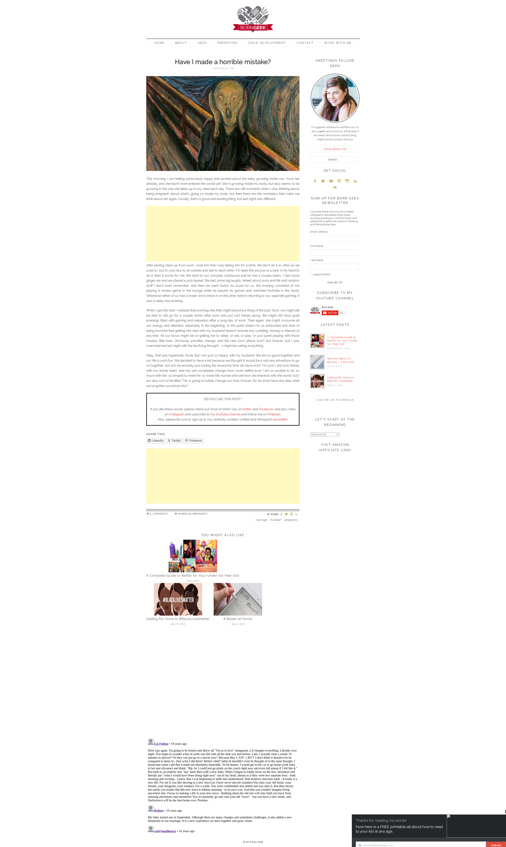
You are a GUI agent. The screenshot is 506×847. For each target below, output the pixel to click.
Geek (202, 42)
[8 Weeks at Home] (238, 599)
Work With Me (338, 42)
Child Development (267, 42)
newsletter (280, 419)
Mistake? (276, 520)
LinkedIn (355, 180)
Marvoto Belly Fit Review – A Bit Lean (341, 360)
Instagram (176, 414)
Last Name (316, 260)
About (181, 42)
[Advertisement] (222, 233)
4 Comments (159, 513)
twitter (247, 409)
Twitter (323, 180)
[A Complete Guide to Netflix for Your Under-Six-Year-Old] (193, 556)
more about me (335, 149)
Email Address (319, 231)
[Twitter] (287, 514)
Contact (305, 42)
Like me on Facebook (335, 399)
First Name (316, 245)
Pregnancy (200, 513)
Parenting (227, 42)
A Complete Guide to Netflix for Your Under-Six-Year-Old (192, 575)
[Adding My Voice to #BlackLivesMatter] (178, 599)
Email (335, 187)
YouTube (331, 180)
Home (159, 42)
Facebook (266, 409)
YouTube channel (228, 414)
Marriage (184, 513)
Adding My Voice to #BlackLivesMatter (178, 619)
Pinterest (274, 414)
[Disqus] (222, 683)
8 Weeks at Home (238, 619)
